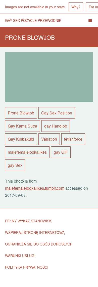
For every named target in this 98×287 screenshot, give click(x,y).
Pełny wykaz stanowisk (28, 220)
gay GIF (61, 152)
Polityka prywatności (26, 267)
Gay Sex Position (56, 113)
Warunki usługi (20, 255)
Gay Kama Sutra (22, 126)
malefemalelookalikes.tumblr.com (34, 188)
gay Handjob (55, 126)
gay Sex (15, 165)
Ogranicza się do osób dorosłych (39, 244)
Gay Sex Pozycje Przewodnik (33, 20)
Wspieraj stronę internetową (35, 232)
